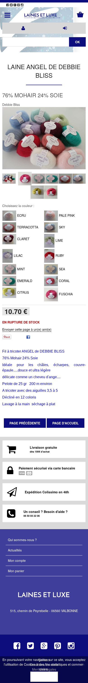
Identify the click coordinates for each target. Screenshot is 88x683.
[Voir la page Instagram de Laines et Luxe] (22, 5)
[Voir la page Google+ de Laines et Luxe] (15, 5)
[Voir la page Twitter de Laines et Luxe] (11, 5)
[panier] (80, 14)
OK (44, 676)
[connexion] (65, 28)
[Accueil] (44, 16)
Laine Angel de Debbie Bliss (44, 71)
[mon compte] (23, 28)
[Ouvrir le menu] (7, 15)
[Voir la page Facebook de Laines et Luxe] (7, 5)
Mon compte (17, 560)
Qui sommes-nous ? (22, 539)
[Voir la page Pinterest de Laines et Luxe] (18, 5)
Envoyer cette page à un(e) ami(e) (26, 329)
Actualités (15, 550)
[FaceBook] (28, 336)
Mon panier (16, 571)
